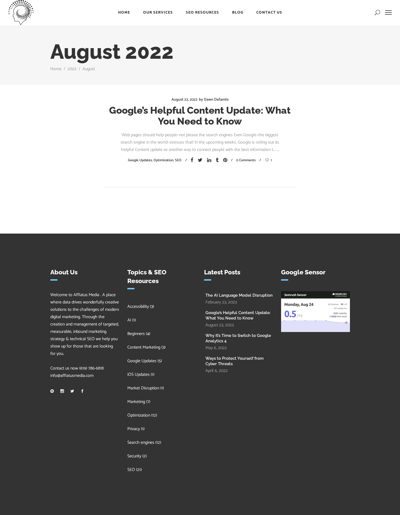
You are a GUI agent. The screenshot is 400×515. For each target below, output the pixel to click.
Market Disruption (143, 388)
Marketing (136, 401)
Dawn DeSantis (216, 100)
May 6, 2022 (216, 348)
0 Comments (246, 160)
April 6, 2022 (216, 370)
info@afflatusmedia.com (72, 375)
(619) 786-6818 (91, 368)
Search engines (140, 442)
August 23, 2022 (184, 100)
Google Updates (140, 160)
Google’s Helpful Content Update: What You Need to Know (200, 116)
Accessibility (138, 306)
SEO (178, 160)
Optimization (163, 160)
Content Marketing (143, 347)
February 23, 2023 (221, 302)
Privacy (133, 429)
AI (129, 320)
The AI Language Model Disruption (239, 295)
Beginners (136, 333)
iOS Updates (138, 374)
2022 (71, 69)
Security (134, 456)
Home (55, 69)
